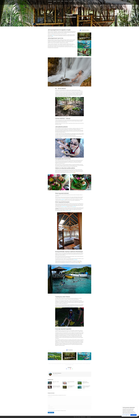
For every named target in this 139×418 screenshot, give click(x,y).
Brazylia (59, 363)
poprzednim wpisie (68, 210)
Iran (66, 363)
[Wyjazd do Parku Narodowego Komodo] (55, 356)
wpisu (53, 35)
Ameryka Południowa (53, 363)
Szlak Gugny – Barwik (55, 381)
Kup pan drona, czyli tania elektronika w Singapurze (56, 386)
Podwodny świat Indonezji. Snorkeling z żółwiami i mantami (86, 387)
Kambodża (68, 363)
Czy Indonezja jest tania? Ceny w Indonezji (71, 386)
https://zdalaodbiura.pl (55, 374)
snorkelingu (62, 199)
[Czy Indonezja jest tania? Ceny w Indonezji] (84, 36)
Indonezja (64, 363)
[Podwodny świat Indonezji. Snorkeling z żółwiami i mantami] (84, 44)
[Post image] (50, 382)
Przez (78, 363)
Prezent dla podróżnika (70, 381)
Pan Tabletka (75, 259)
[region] (130, 411)
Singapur (71, 363)
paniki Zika (74, 206)
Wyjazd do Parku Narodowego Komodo (85, 382)
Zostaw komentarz (88, 363)
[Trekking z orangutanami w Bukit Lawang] (84, 52)
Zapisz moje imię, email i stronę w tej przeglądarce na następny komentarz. (57, 410)
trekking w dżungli (64, 206)
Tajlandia (73, 363)
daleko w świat (61, 363)
